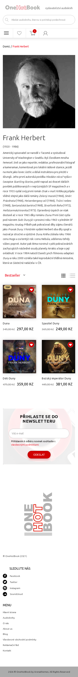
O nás (6, 623)
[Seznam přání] (19, 33)
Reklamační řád (11, 645)
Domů (6, 46)
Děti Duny (9, 378)
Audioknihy (9, 617)
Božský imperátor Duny (56, 378)
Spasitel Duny (50, 323)
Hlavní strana (9, 612)
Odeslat (39, 454)
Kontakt (7, 650)
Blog (5, 634)
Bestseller (12, 275)
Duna (6, 323)
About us (7, 628)
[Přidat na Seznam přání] (31, 290)
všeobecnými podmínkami (25, 444)
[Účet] (45, 33)
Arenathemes (41, 672)
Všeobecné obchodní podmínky (19, 639)
